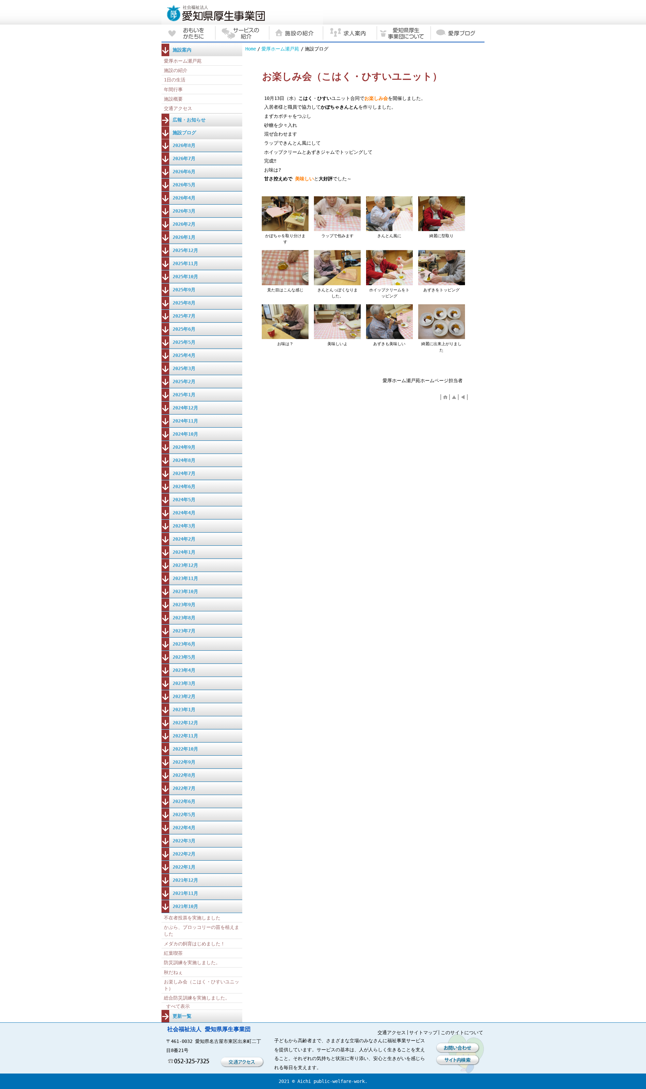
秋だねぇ (173, 972)
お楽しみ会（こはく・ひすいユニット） (201, 985)
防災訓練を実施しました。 (192, 962)
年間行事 (173, 89)
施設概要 (173, 99)
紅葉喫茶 (173, 953)
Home (250, 48)
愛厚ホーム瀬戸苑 (280, 48)
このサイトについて (462, 1032)
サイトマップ (423, 1032)
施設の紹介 (175, 70)
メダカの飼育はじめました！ (194, 943)
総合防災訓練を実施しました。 (197, 998)
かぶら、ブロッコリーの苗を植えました (201, 930)
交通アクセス (178, 108)
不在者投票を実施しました (192, 917)
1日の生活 (174, 79)
